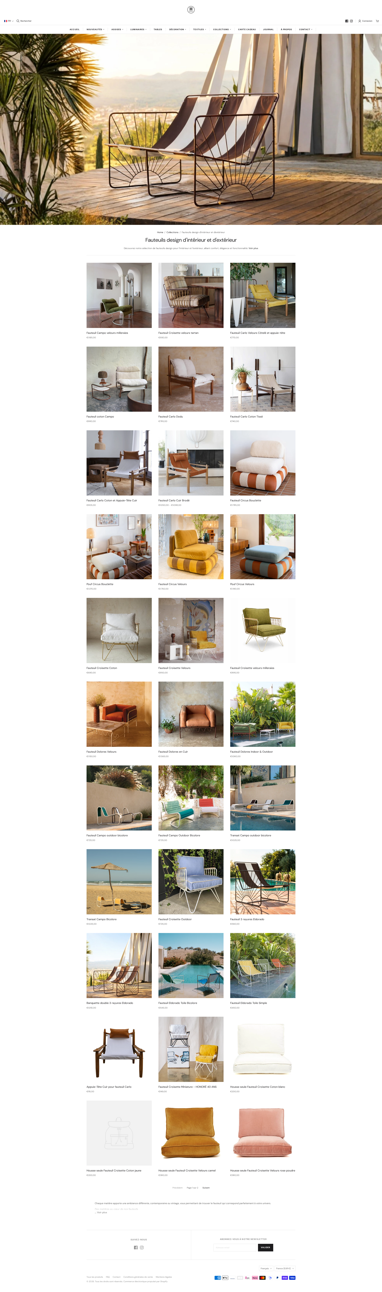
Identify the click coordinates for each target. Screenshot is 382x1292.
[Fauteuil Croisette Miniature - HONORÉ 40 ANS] (191, 1049)
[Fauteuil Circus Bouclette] (262, 463)
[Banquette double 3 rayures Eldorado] (119, 965)
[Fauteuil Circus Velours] (191, 546)
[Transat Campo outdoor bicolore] (262, 798)
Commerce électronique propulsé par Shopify (145, 1281)
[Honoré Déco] (191, 9)
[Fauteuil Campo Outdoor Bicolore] (191, 798)
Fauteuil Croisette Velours (174, 668)
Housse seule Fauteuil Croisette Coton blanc (257, 1087)
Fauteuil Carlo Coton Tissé (246, 416)
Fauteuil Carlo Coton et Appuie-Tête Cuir (112, 500)
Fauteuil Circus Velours (172, 584)
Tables (158, 29)
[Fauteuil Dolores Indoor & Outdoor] (262, 714)
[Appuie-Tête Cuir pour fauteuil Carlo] (119, 1049)
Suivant (206, 1187)
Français (265, 1268)
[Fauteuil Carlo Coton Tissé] (262, 379)
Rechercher (25, 21)
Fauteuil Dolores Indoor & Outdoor (251, 752)
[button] (9, 21)
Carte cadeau (247, 29)
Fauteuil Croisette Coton (102, 668)
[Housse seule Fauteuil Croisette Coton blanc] (262, 1049)
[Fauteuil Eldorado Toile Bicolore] (191, 965)
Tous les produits (95, 1277)
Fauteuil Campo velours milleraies (107, 333)
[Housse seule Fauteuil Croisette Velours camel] (191, 1133)
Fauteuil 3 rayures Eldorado (247, 919)
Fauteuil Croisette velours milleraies (252, 668)
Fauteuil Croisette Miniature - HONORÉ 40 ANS (187, 1087)
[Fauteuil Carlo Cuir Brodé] (191, 463)
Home (160, 232)
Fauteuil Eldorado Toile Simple (248, 1003)
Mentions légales (164, 1277)
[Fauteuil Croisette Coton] (119, 630)
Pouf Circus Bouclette (100, 584)
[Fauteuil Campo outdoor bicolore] (119, 798)
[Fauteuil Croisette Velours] (191, 630)
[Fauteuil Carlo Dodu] (191, 379)
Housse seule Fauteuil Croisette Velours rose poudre (262, 1170)
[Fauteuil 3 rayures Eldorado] (262, 881)
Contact (116, 1277)
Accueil (74, 29)
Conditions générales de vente (138, 1277)
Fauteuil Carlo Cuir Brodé (174, 500)
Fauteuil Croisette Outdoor (175, 919)
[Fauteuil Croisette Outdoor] (191, 881)
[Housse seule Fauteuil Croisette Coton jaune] (119, 1133)
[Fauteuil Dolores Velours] (119, 714)
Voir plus (253, 248)
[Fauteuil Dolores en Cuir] (191, 714)
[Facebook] (346, 21)
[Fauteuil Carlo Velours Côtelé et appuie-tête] (262, 295)
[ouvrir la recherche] (18, 21)
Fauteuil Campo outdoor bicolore (107, 835)
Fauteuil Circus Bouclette (245, 500)
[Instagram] (351, 21)
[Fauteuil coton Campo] (119, 379)
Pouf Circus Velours (242, 584)
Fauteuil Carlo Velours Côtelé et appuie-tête (257, 333)
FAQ (108, 1277)
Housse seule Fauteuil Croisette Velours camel (187, 1170)
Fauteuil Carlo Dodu (170, 416)
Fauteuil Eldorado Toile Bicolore (177, 1003)
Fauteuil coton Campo (100, 416)
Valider (265, 1247)
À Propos (286, 29)
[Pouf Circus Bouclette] (119, 546)
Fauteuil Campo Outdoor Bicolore (179, 835)
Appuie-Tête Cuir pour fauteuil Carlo (109, 1087)
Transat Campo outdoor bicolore (250, 835)
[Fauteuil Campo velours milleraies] (119, 295)
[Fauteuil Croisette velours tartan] (191, 295)
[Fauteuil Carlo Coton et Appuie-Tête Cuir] (119, 463)
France (283, 1268)
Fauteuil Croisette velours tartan (178, 333)
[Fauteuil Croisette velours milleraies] (262, 630)
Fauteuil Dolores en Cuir (173, 752)
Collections (172, 232)
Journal (268, 29)
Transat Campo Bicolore (102, 919)
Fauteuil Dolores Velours (101, 752)
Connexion (367, 21)
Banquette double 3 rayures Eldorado (110, 1003)
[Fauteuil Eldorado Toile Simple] (262, 965)
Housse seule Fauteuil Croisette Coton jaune (114, 1170)
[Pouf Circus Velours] (262, 546)
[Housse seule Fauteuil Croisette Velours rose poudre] (262, 1133)
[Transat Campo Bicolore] (119, 881)
